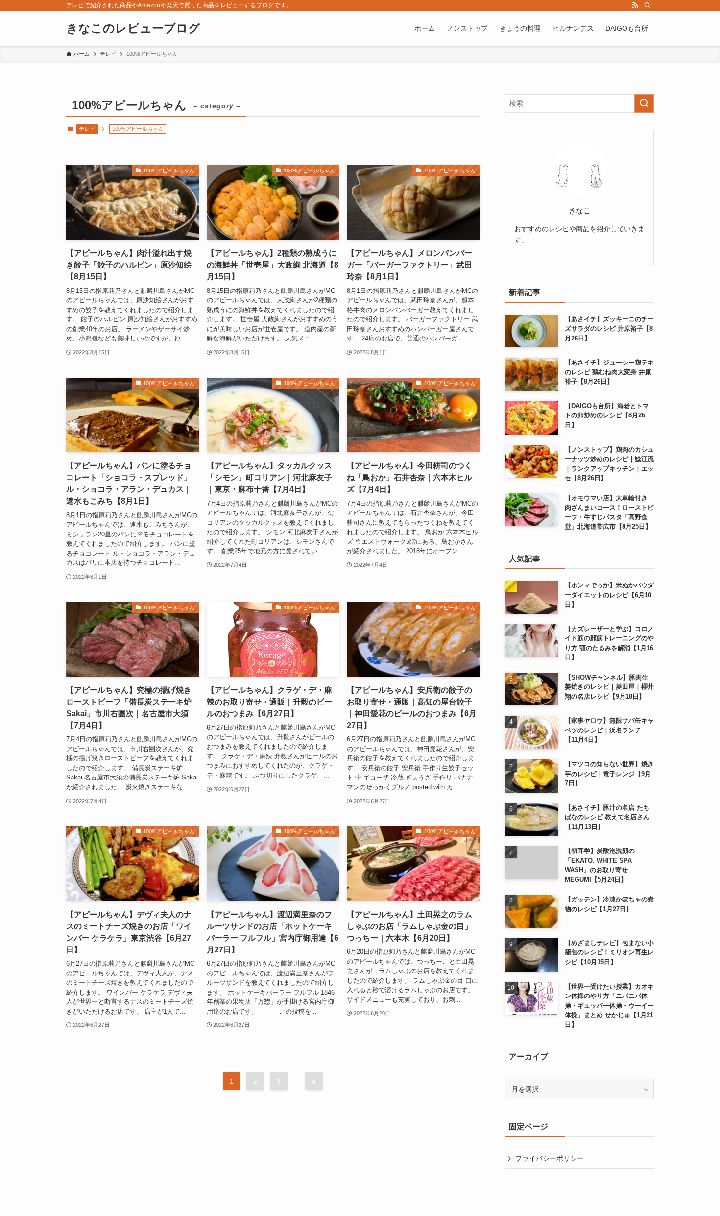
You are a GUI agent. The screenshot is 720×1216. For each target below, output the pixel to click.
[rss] (634, 5)
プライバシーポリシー (549, 1158)
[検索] (647, 5)
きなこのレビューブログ (133, 28)
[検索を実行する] (644, 103)
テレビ (87, 129)
